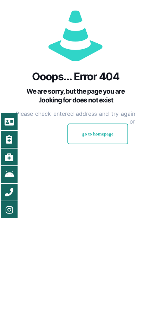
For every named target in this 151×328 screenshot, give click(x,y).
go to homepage (97, 134)
